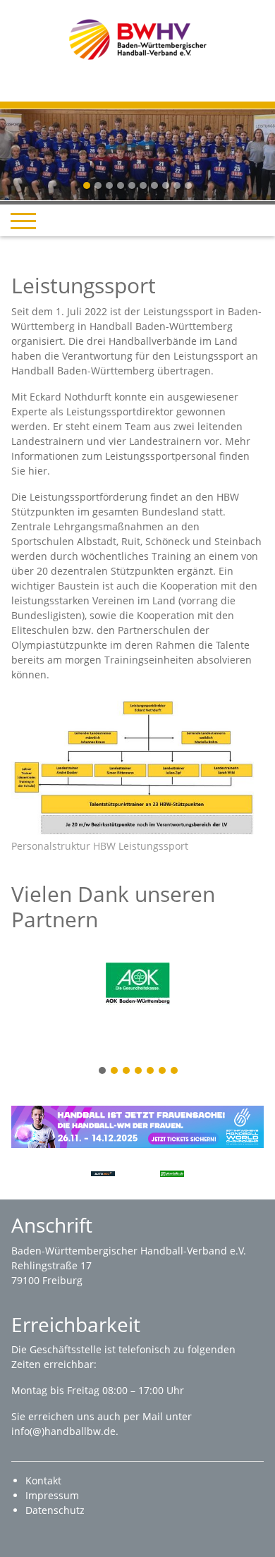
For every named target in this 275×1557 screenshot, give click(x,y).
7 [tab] (175, 1071)
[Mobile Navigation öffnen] (23, 220)
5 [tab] (151, 1071)
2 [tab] (115, 1071)
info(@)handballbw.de (63, 1431)
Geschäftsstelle (67, 1349)
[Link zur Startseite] (138, 38)
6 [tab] (163, 1071)
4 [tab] (139, 1071)
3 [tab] (127, 1071)
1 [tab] (103, 1071)
